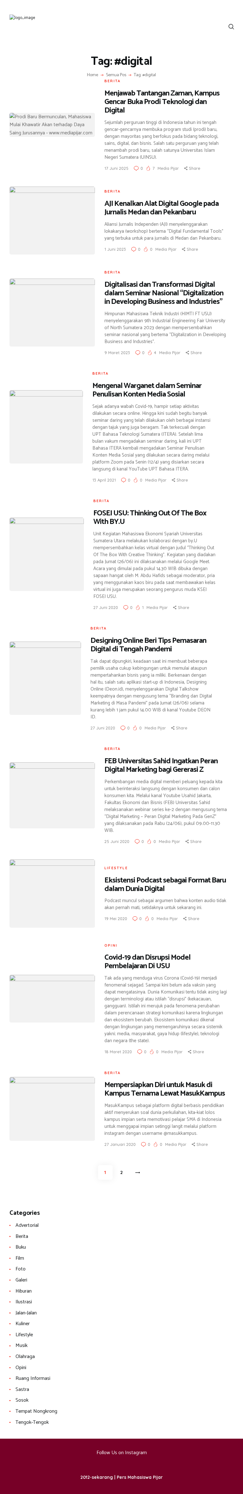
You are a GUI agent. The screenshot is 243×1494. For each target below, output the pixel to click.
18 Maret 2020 (118, 1051)
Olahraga (25, 1356)
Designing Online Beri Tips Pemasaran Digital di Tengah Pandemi (148, 645)
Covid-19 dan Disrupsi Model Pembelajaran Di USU (147, 961)
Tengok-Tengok (32, 1422)
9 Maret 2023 (117, 352)
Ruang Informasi (33, 1378)
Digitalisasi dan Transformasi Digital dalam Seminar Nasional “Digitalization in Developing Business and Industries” (163, 293)
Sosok (22, 1400)
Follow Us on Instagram (122, 1452)
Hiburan (24, 1291)
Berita (112, 81)
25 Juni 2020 (116, 841)
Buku (21, 1247)
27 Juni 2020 (105, 607)
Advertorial (27, 1225)
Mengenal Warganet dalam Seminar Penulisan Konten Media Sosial (147, 390)
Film (20, 1258)
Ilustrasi (24, 1302)
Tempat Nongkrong (36, 1411)
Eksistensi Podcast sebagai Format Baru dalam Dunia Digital (165, 884)
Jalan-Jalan (26, 1313)
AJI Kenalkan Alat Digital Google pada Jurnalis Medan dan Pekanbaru (161, 208)
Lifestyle (116, 868)
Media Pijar (169, 168)
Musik (22, 1345)
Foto (21, 1269)
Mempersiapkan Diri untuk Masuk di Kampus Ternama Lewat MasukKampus (164, 1089)
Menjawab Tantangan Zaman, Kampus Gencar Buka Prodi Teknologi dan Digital (162, 102)
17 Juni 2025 (116, 168)
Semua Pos (116, 75)
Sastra (22, 1389)
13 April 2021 (104, 480)
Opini (110, 945)
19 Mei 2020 (115, 918)
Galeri (21, 1280)
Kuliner (23, 1323)
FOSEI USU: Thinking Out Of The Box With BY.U (149, 517)
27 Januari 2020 (120, 1144)
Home (92, 75)
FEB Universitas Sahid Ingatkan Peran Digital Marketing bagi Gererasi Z (161, 765)
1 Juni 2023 (115, 249)
